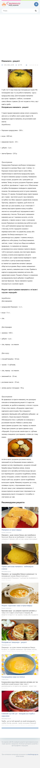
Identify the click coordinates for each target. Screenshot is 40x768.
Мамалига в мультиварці (11, 530)
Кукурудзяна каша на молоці (13, 677)
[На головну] (11, 4)
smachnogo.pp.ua (32, 754)
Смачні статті (5, 679)
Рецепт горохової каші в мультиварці (17, 605)
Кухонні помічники (6, 532)
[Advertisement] (20, 35)
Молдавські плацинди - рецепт (14, 642)
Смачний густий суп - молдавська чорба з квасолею (18, 714)
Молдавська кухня (6, 571)
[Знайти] (36, 11)
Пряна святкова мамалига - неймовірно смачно (17, 567)
